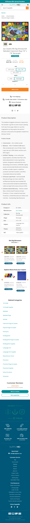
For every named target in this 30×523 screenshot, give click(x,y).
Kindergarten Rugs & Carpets (11, 339)
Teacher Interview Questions (15, 501)
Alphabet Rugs (7, 315)
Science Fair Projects (15, 499)
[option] (5, 44)
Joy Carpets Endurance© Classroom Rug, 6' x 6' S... (21, 286)
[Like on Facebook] (15, 110)
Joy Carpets (19, 210)
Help (15, 459)
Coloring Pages (15, 487)
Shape (15, 75)
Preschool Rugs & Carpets (10, 364)
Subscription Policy (15, 480)
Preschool (5, 360)
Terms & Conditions (12, 516)
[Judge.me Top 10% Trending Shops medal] (22, 412)
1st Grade (5, 303)
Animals (5, 319)
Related (3, 13)
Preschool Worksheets (15, 496)
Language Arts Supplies (9, 352)
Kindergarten (6, 335)
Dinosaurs (6, 331)
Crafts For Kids (15, 490)
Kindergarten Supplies (9, 344)
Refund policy (15, 477)
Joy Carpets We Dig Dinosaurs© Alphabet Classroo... (9, 260)
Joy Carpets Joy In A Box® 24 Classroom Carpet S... (9, 285)
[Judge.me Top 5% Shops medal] (15, 412)
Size (16, 66)
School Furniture (10, 16)
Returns (15, 468)
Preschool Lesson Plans (15, 494)
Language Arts (7, 348)
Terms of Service (15, 475)
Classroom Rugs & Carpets (7, 18)
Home (2, 16)
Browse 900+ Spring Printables (16, 1)
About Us (15, 471)
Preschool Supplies (8, 368)
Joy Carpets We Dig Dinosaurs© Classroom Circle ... (21, 260)
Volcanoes (6, 376)
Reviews (15, 466)
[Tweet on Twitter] (18, 110)
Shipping (15, 464)
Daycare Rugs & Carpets (9, 327)
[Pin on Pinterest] (12, 110)
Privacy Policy (19, 516)
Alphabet (5, 311)
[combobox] (13, 8)
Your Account (15, 462)
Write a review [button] (15, 391)
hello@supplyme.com (16, 453)
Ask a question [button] (15, 395)
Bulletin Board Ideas (15, 485)
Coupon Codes (15, 473)
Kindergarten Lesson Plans (15, 492)
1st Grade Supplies (8, 307)
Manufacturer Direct (8, 356)
